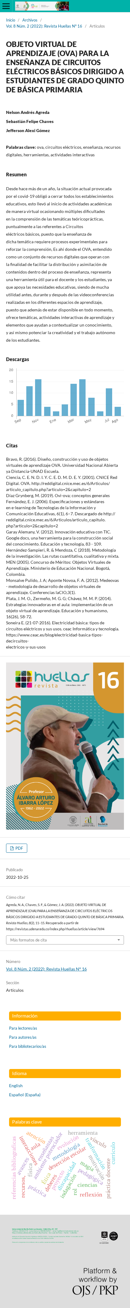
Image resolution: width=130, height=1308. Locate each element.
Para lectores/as (23, 1028)
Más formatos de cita (28, 940)
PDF (19, 848)
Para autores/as (23, 1037)
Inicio (10, 20)
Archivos (29, 20)
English (16, 1085)
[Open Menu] (6, 6)
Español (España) (25, 1094)
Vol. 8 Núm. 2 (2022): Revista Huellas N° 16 (44, 26)
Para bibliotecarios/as (27, 1046)
